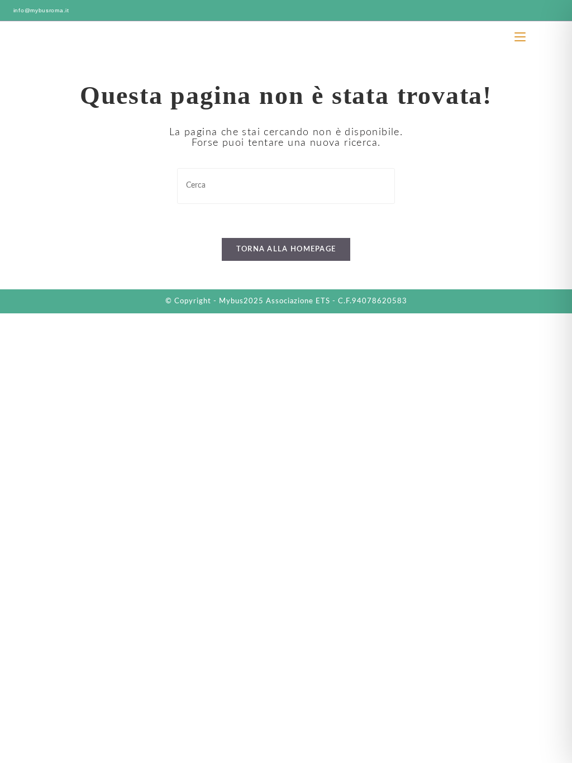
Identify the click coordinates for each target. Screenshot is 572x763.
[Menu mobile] (521, 36)
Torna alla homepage (286, 249)
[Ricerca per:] (536, 36)
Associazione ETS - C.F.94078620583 (336, 301)
